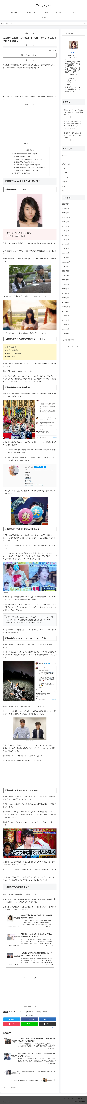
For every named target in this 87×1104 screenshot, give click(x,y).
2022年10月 (66, 311)
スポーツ (65, 168)
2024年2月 (65, 253)
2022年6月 (65, 329)
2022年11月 (66, 307)
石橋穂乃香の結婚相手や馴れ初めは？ (25, 154)
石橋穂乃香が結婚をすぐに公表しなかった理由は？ (31, 167)
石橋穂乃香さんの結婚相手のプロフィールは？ (29, 159)
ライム (73, 52)
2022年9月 (65, 316)
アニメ (64, 159)
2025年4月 (65, 208)
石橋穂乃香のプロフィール (23, 156)
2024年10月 (66, 217)
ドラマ (64, 173)
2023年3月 (65, 293)
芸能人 (6, 1011)
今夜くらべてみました (20, 1011)
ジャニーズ (66, 164)
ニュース (65, 177)
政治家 (64, 182)
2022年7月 (65, 325)
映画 (63, 186)
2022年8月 (65, 320)
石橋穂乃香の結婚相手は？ (22, 173)
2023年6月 (65, 280)
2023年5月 (65, 284)
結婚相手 (45, 1011)
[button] (85, 24)
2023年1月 (65, 302)
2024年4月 (65, 244)
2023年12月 (66, 262)
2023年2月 (65, 298)
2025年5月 (65, 204)
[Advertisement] (29, 83)
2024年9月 (65, 222)
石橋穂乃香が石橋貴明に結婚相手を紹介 (27, 165)
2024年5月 (65, 240)
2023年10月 (66, 271)
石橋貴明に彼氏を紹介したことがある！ (27, 170)
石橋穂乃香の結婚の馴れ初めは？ (25, 162)
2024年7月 (65, 231)
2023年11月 (66, 266)
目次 (27, 150)
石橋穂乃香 (30, 1011)
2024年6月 (65, 235)
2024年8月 (65, 226)
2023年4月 (65, 289)
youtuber (65, 155)
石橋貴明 (38, 1011)
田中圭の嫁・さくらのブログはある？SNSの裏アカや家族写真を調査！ (73, 112)
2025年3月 (65, 213)
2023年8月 (65, 275)
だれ (12, 1011)
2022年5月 (65, 333)
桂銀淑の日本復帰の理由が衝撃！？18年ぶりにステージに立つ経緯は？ (73, 135)
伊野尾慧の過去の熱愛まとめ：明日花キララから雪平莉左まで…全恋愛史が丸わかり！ (73, 124)
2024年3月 (65, 248)
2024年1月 (65, 257)
